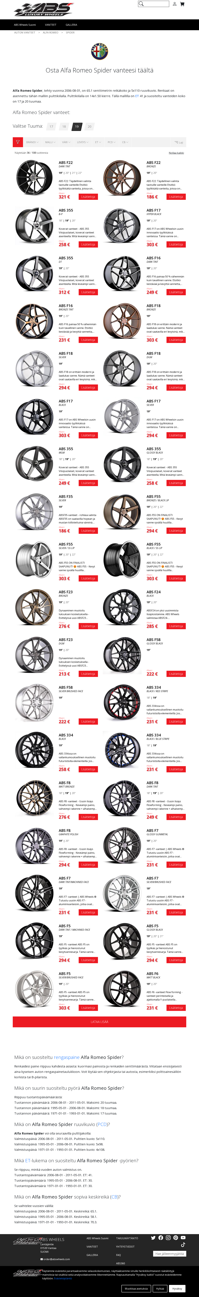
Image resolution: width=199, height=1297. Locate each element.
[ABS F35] (34, 511)
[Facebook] (161, 1238)
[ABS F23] (34, 607)
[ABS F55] (122, 511)
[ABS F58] (122, 654)
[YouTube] (183, 1238)
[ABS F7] (122, 845)
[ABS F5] (34, 941)
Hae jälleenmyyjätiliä (169, 1254)
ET (137, 96)
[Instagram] (169, 1238)
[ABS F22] (34, 177)
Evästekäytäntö (63, 1278)
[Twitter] (154, 1238)
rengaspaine (67, 1057)
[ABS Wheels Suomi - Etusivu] (44, 9)
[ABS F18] (122, 320)
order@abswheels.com (56, 1259)
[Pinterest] (176, 1238)
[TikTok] (183, 1245)
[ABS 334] (122, 702)
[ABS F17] (122, 225)
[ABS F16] (122, 273)
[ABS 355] (34, 225)
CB (114, 1197)
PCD (102, 1124)
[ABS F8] (34, 797)
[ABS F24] (122, 607)
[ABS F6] (122, 988)
